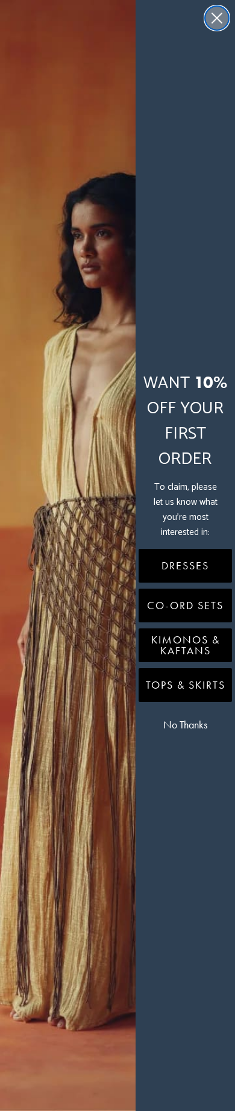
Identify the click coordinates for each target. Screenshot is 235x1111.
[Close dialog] (217, 18)
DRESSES (185, 565)
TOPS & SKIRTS (185, 685)
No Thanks (185, 724)
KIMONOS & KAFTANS (185, 645)
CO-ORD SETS (185, 605)
